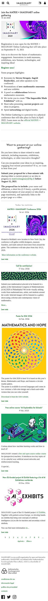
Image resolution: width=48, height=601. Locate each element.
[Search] (8, 3)
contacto (4, 591)
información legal (7, 583)
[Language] (40, 3)
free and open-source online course (32, 454)
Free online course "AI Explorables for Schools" (24, 407)
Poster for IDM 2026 (24, 316)
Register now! (7, 67)
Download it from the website (14, 397)
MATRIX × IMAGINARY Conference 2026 (24, 209)
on (27, 528)
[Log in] (44, 3)
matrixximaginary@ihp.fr (23, 178)
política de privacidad (9, 587)
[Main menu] (3, 3)
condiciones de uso (8, 579)
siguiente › (21, 541)
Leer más (4, 259)
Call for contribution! (24, 265)
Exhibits (40, 512)
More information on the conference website (19, 255)
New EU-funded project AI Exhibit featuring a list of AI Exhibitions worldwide (24, 478)
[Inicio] (24, 2)
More (3, 305)
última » (29, 541)
